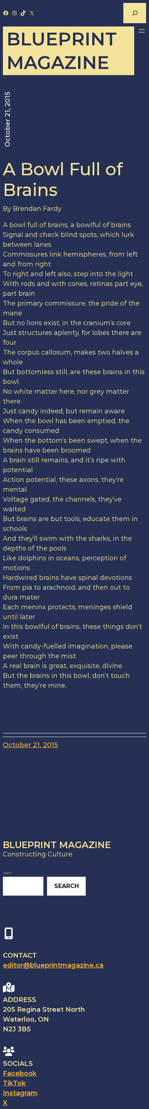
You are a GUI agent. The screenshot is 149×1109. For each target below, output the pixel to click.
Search (7, 873)
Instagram (20, 1093)
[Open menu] (141, 30)
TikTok (14, 1083)
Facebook (20, 1073)
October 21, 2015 (30, 745)
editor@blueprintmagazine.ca (53, 965)
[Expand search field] (134, 13)
